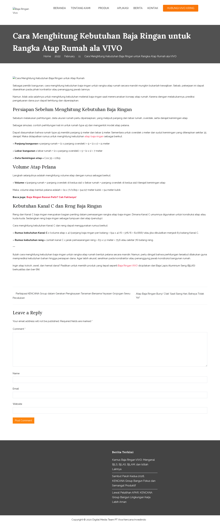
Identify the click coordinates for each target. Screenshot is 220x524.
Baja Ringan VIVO (128, 265)
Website (17, 404)
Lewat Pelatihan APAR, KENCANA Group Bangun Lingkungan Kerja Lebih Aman (132, 497)
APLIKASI (123, 8)
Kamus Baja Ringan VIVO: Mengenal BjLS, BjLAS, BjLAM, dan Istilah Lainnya (133, 464)
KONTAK (152, 8)
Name (16, 373)
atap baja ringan (94, 136)
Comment (19, 328)
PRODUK (103, 8)
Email (16, 388)
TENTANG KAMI (80, 8)
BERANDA (59, 8)
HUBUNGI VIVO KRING (180, 8)
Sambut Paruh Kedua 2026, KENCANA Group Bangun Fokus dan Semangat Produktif (133, 481)
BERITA (138, 8)
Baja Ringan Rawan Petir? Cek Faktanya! (51, 197)
